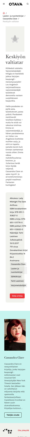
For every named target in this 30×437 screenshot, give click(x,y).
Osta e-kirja (17, 296)
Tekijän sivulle (13, 415)
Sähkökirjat (16, 276)
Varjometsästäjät (18, 285)
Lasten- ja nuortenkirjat (13, 16)
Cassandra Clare (10, 18)
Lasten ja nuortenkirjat (16, 270)
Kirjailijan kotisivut (12, 408)
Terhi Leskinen (17, 281)
